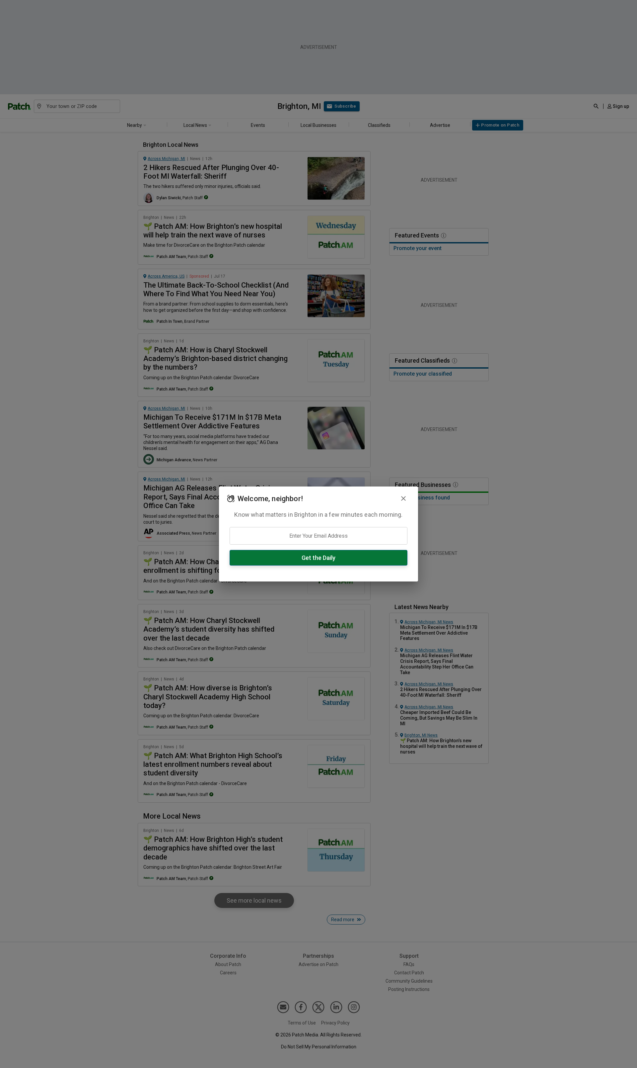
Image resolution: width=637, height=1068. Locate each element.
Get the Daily (318, 557)
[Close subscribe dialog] (403, 498)
